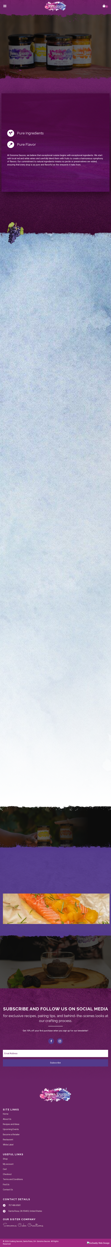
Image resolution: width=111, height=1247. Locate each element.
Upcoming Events (11, 1129)
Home (5, 1114)
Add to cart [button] (55, 380)
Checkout (7, 1174)
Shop (5, 1159)
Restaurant (8, 1139)
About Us (7, 1119)
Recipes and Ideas (11, 1124)
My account (8, 1164)
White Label (8, 1144)
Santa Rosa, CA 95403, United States (25, 1211)
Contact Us (8, 1189)
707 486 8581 (14, 1205)
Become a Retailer (11, 1134)
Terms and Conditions (13, 1179)
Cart (5, 1169)
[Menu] (4, 6)
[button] (25, 66)
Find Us (6, 1184)
